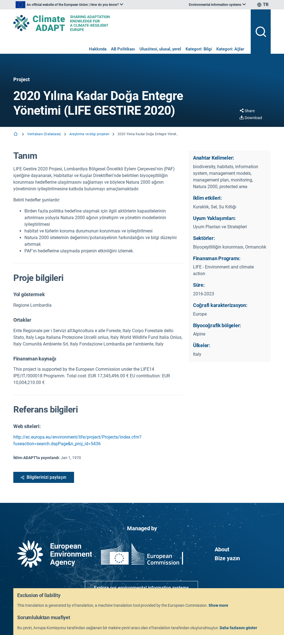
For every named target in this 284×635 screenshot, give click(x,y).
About (222, 549)
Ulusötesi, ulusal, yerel (160, 49)
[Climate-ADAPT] (129, 23)
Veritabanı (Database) (44, 134)
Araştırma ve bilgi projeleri (89, 134)
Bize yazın (227, 558)
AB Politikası (123, 49)
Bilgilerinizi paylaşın (46, 477)
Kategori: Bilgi (199, 49)
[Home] (16, 134)
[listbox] (69, 4)
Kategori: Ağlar (230, 49)
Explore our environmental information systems (141, 587)
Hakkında (97, 49)
